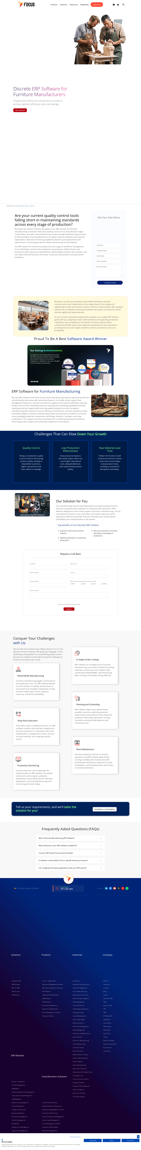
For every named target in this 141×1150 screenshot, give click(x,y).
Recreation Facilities (79, 1093)
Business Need (34, 590)
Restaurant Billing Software (50, 995)
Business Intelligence (18, 1081)
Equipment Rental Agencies (81, 1086)
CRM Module (15, 1088)
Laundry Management (79, 1016)
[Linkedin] (106, 888)
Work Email (73, 564)
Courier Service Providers (81, 1079)
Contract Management (18, 1085)
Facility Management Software (51, 1012)
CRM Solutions (16, 984)
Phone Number (34, 572)
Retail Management (78, 1002)
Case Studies (107, 1023)
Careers (105, 995)
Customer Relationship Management (53, 1117)
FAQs (104, 1002)
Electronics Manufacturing (81, 1040)
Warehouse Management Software (52, 984)
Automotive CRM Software (50, 1009)
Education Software (48, 1016)
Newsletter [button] (84, 5)
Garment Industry (78, 1051)
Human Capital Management (50, 1120)
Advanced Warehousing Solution (52, 1106)
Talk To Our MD (108, 998)
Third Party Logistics (79, 1097)
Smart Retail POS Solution (50, 1113)
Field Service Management (81, 1026)
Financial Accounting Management (22, 1095)
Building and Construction (81, 995)
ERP (73, 584)
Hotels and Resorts (78, 1089)
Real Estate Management (49, 1005)
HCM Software (46, 1002)
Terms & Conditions (75, 1137)
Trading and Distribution (19, 1110)
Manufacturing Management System (53, 1110)
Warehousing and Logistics (81, 998)
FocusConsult (107, 1047)
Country (72, 572)
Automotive (76, 981)
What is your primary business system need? (83, 581)
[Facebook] (110, 888)
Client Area (106, 1051)
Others (105, 584)
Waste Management (79, 1030)
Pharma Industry (78, 1061)
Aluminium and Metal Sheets (81, 1033)
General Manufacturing (80, 991)
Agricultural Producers (79, 1068)
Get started (20, 110)
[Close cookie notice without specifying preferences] (138, 1136)
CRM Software (46, 998)
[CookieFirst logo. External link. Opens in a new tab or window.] (2, 1140)
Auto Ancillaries (77, 1037)
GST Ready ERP (108, 1016)
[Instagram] (122, 888)
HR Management (17, 1099)
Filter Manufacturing (79, 1044)
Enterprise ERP (16, 981)
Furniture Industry (78, 1047)
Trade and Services (78, 1005)
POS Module (15, 1124)
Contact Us (97, 5)
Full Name (33, 564)
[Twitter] (118, 888)
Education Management (80, 988)
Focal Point (106, 1033)
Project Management (18, 1106)
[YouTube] (114, 888)
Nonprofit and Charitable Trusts (82, 1072)
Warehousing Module (18, 1113)
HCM (93, 584)
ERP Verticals (16, 991)
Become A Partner (108, 1040)
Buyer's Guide (107, 1005)
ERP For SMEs (16, 988)
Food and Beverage (79, 1019)
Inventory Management (19, 1120)
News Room (107, 1030)
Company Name (34, 581)
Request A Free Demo (110, 1044)
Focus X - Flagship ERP (49, 981)
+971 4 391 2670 (66, 889)
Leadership (106, 1019)
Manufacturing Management (20, 1102)
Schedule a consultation (104, 809)
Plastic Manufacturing (79, 1065)
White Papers (107, 1026)
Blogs (105, 991)
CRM (83, 584)
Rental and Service (78, 1023)
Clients (105, 1037)
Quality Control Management (20, 1127)
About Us (106, 981)
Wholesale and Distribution (81, 984)
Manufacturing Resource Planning (52, 988)
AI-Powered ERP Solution (49, 1102)
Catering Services (78, 1075)
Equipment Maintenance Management (23, 1092)
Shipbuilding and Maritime (81, 1009)
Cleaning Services (78, 1012)
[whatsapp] (127, 888)
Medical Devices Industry (80, 1054)
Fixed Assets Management (20, 1117)
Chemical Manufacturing (80, 1058)
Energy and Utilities (79, 1082)
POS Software (46, 991)
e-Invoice (106, 988)
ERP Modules (16, 995)
